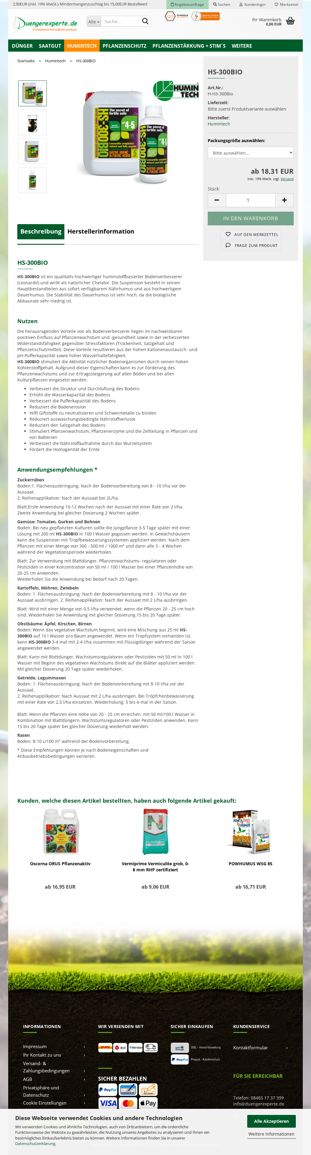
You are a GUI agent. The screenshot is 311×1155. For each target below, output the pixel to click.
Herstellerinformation (100, 231)
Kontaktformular (250, 1047)
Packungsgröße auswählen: (236, 140)
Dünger (22, 46)
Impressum (35, 1046)
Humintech (82, 46)
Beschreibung (40, 231)
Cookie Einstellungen (45, 1103)
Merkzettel (288, 4)
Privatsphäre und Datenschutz (41, 1091)
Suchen (223, 4)
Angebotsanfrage (189, 4)
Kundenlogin (254, 4)
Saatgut (50, 46)
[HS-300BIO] (125, 136)
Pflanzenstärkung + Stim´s (189, 46)
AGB (27, 1079)
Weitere (242, 46)
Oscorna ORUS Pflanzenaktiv (60, 863)
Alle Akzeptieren (271, 1121)
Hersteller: (219, 118)
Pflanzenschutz (124, 46)
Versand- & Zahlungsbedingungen (46, 1067)
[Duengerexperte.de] (45, 24)
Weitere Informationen (271, 1134)
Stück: (214, 189)
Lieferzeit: (218, 102)
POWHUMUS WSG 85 (250, 863)
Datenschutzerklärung (35, 1143)
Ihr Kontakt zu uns (42, 1055)
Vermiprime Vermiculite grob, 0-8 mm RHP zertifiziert (155, 867)
